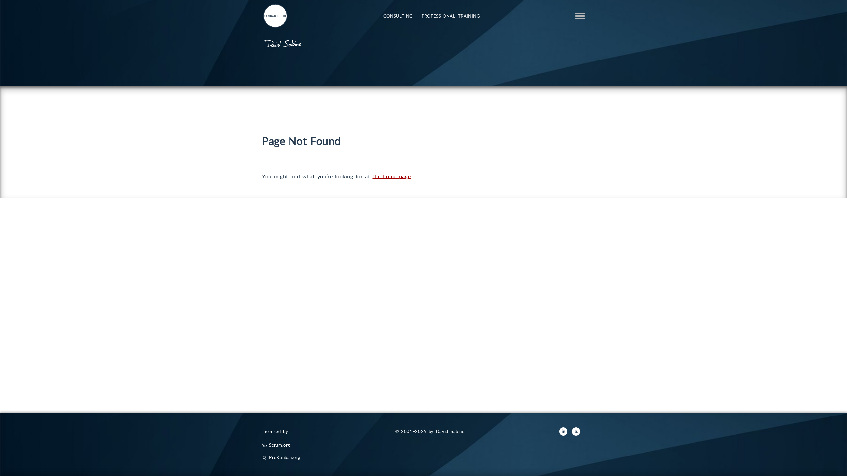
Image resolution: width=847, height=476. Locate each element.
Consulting (398, 16)
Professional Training (451, 16)
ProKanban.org (284, 457)
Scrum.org (279, 445)
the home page (391, 176)
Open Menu (580, 16)
